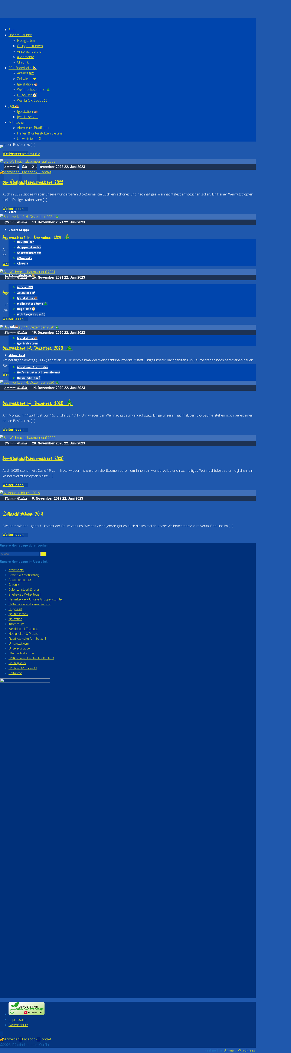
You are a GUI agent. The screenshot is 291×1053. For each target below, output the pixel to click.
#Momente (16, 570)
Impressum (16, 624)
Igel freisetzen (18, 614)
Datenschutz (18, 1025)
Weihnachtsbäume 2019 (23, 513)
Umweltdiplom (19, 643)
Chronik (14, 584)
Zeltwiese (15, 673)
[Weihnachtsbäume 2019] (20, 492)
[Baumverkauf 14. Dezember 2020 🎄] (29, 382)
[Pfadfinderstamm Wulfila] (20, 154)
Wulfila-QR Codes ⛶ (23, 668)
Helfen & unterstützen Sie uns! (29, 604)
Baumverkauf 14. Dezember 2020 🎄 (38, 402)
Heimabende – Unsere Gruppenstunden (36, 599)
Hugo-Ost (15, 609)
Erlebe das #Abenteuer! (25, 594)
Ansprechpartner (20, 579)
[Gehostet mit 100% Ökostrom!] (27, 1014)
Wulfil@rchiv (17, 663)
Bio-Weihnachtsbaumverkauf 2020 (33, 458)
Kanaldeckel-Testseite (23, 629)
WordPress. (247, 1050)
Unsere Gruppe (19, 648)
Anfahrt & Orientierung (24, 575)
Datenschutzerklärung (24, 589)
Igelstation (15, 619)
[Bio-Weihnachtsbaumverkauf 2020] (27, 437)
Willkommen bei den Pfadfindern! (31, 658)
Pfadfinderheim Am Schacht (27, 638)
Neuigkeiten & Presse (23, 633)
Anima (228, 1050)
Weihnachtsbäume (21, 653)
